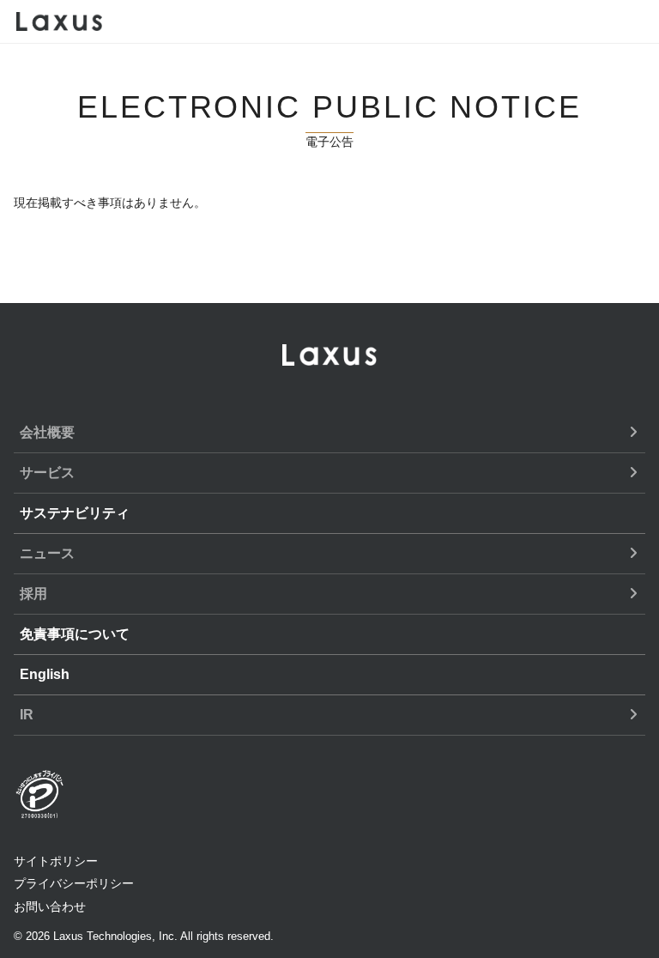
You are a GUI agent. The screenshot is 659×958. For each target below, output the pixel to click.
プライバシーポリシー (74, 883)
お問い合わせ (50, 906)
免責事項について (75, 634)
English (45, 674)
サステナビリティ (75, 513)
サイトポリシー (56, 861)
